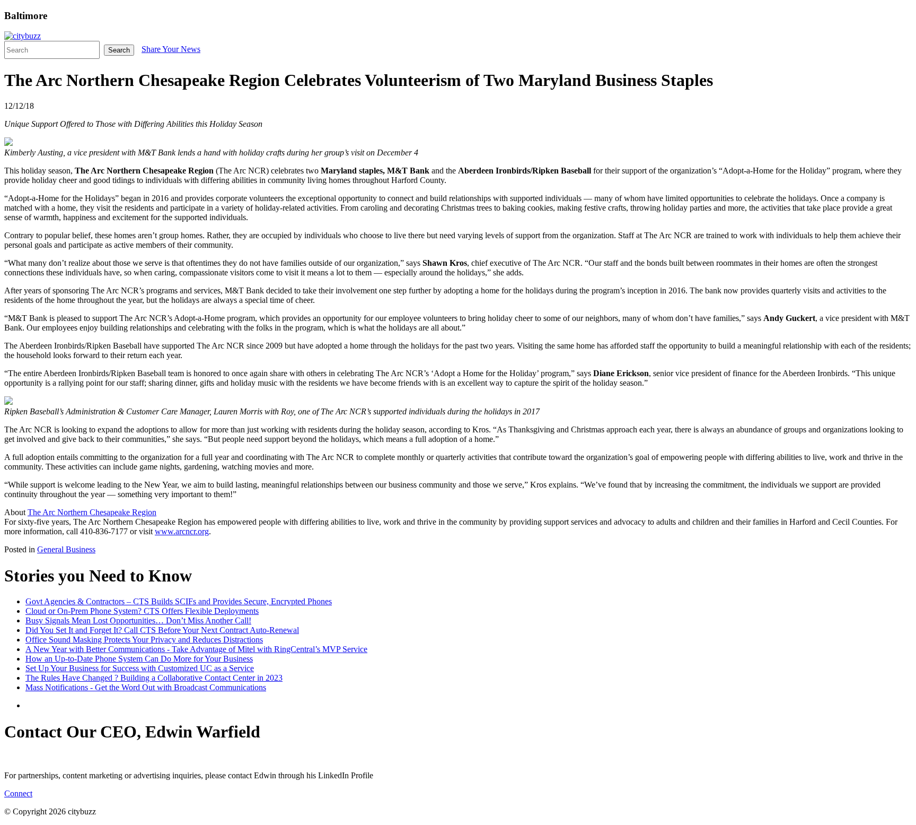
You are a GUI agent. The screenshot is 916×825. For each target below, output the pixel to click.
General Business (66, 549)
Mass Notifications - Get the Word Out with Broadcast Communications (145, 687)
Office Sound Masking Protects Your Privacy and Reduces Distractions (144, 639)
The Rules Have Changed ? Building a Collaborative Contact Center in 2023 (154, 677)
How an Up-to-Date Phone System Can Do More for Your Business (139, 658)
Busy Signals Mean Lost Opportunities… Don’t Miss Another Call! (138, 620)
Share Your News (171, 49)
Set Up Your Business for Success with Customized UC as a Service (139, 668)
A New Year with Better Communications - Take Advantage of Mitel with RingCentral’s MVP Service (196, 649)
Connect (18, 793)
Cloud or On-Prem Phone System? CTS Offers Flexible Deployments (142, 610)
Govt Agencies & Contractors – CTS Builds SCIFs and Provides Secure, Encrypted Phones (178, 601)
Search (119, 50)
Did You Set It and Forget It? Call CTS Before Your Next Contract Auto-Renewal (162, 630)
